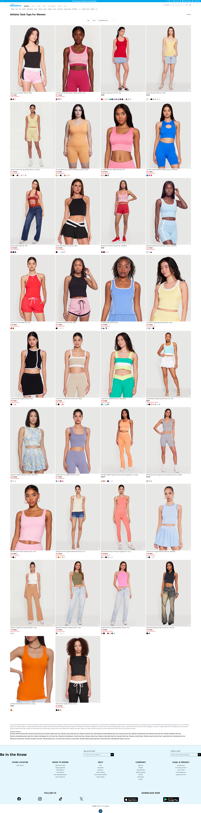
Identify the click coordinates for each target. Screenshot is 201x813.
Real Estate (141, 777)
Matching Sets (30, 9)
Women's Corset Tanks (72, 738)
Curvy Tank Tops (60, 738)
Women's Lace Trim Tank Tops (153, 736)
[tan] (130, 99)
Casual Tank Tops (167, 736)
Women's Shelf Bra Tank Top (172, 733)
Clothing (12, 9)
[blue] (15, 252)
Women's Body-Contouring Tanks (90, 738)
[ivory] (11, 633)
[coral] (102, 557)
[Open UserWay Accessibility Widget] (100, 811)
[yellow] (104, 99)
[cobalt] (118, 99)
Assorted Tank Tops (122, 736)
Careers (141, 779)
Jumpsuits (50, 9)
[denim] (15, 99)
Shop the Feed (141, 770)
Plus (32, 6)
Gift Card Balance (60, 777)
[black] (11, 99)
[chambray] (114, 99)
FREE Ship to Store (60, 765)
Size (88, 20)
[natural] (11, 175)
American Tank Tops (125, 733)
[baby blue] (159, 99)
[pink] (56, 99)
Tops (20, 9)
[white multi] (13, 481)
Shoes (38, 6)
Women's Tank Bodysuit (66, 736)
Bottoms (40, 9)
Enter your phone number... (181, 755)
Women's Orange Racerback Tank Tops (21, 736)
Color (94, 20)
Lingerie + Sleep (85, 9)
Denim (35, 9)
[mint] (59, 175)
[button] (182, 5)
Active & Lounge (67, 9)
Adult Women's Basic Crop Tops (120, 738)
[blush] (65, 557)
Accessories (51, 6)
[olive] (61, 481)
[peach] (56, 175)
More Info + (94, 1)
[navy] (112, 99)
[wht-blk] (106, 328)
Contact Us (100, 770)
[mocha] (61, 99)
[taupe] (61, 710)
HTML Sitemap (100, 777)
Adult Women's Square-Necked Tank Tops (106, 733)
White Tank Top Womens (17, 738)
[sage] (108, 175)
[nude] (25, 175)
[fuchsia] (116, 99)
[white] (124, 99)
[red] (13, 99)
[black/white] (104, 252)
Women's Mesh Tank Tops (53, 733)
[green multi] (102, 404)
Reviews (141, 767)
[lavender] (112, 481)
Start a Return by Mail (100, 774)
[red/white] (102, 252)
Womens (26, 6)
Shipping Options (60, 767)
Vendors (140, 774)
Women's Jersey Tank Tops (36, 733)
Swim (79, 9)
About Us (140, 765)
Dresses (24, 9)
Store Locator (20, 765)
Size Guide (100, 767)
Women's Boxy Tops (49, 738)
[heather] (128, 99)
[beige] (104, 175)
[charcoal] (108, 481)
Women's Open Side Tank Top (70, 733)
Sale (65, 6)
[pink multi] (108, 252)
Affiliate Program (140, 772)
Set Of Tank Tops (105, 738)
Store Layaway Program (60, 774)
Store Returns (60, 772)
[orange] (149, 175)
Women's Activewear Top (41, 736)
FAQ (100, 765)
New (17, 9)
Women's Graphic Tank (86, 733)
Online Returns (60, 770)
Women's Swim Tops (91, 736)
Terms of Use (180, 770)
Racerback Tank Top (179, 736)
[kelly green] (110, 99)
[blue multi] (11, 481)
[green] (153, 99)
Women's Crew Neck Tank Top (107, 736)
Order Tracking (100, 772)
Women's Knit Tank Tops (156, 733)
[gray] (59, 710)
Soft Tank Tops (53, 736)
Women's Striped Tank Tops (140, 733)
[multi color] (106, 404)
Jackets (45, 9)
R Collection (74, 9)
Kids (44, 6)
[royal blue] (147, 175)
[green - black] (108, 404)
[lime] (108, 99)
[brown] (126, 99)
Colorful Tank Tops (79, 736)
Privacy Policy (181, 765)
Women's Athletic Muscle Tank (19, 733)
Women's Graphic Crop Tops (33, 738)
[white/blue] (59, 99)
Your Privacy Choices (181, 767)
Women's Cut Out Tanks (136, 736)
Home (59, 6)
